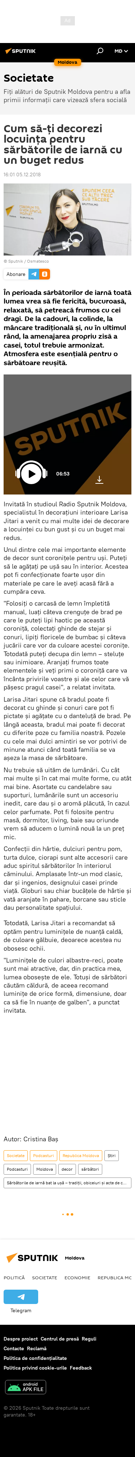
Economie (77, 1277)
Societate (15, 1155)
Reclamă (36, 1348)
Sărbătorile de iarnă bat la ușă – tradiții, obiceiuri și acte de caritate (69, 1182)
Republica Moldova (81, 1155)
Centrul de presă (60, 1339)
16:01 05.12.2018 (22, 174)
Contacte (14, 1348)
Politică (14, 1277)
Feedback (81, 1368)
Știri (112, 1155)
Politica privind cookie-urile (35, 1368)
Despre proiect (21, 1339)
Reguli (89, 1339)
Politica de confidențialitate (35, 1358)
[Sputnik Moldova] (22, 54)
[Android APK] (25, 1388)
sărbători (90, 1169)
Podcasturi (43, 1155)
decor (67, 1169)
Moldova (44, 1169)
